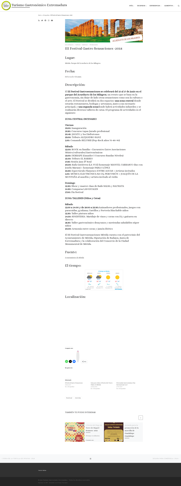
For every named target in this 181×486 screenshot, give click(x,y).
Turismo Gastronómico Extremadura (55, 480)
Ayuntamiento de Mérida (74, 258)
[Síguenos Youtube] (52, 20)
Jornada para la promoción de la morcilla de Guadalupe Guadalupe (132, 430)
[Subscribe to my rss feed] (39, 20)
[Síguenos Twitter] (42, 20)
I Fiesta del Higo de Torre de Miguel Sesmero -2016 (94, 428)
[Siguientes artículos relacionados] (141, 418)
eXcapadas (46, 15)
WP (47, 482)
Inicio (40, 15)
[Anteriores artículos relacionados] (136, 418)
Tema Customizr (63, 482)
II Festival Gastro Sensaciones (74, 383)
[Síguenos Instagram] (48, 20)
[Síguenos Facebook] (45, 20)
